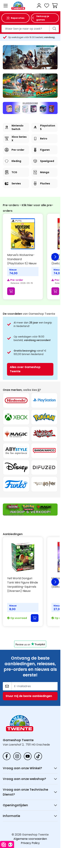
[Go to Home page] (22, 5)
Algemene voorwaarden (30, 839)
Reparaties (17, 18)
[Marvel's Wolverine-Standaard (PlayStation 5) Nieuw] (22, 233)
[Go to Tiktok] (38, 756)
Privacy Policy (30, 843)
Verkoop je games (42, 18)
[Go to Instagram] (17, 756)
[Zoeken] (54, 28)
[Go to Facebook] (6, 756)
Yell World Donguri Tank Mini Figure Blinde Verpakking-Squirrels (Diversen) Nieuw (22, 584)
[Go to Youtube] (27, 756)
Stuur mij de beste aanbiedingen (29, 696)
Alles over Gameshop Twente (25, 369)
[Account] (39, 5)
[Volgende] (55, 257)
